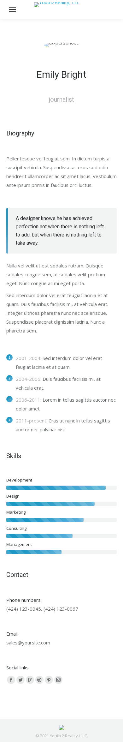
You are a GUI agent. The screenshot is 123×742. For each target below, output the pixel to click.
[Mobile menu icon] (12, 9)
